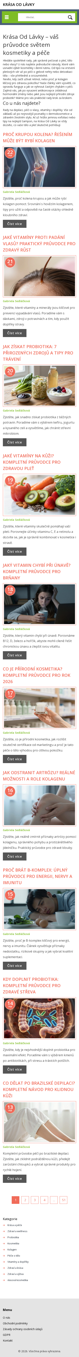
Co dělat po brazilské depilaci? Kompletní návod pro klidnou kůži (39, 1089)
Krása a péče (14, 1225)
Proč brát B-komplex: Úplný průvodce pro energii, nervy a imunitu (37, 876)
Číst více (14, 224)
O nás (6, 1317)
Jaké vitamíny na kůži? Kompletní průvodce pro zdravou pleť (32, 462)
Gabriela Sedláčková (16, 192)
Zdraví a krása (15, 1268)
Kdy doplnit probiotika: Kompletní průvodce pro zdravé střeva (32, 985)
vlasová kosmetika (17, 1280)
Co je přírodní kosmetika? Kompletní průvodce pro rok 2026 (36, 675)
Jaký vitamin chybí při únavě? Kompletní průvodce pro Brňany (37, 571)
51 (64, 1200)
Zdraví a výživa (15, 1274)
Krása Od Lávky (19, 4)
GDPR (6, 1335)
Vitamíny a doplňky (18, 1261)
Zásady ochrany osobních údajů (23, 1329)
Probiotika (13, 1237)
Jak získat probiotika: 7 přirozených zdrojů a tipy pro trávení (38, 353)
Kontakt (8, 1340)
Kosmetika (13, 1243)
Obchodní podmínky (15, 1323)
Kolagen (12, 1249)
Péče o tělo (13, 1255)
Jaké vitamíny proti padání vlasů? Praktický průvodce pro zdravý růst (39, 243)
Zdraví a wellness (17, 1231)
